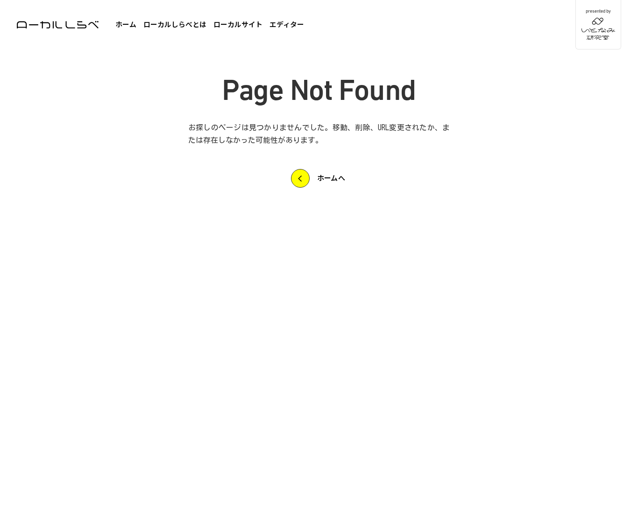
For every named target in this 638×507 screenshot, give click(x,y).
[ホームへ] (58, 24)
